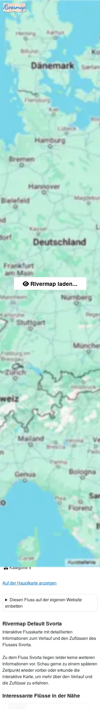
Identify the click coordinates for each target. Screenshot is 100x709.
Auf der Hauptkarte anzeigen (29, 583)
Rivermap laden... (54, 283)
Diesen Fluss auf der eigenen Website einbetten (43, 603)
